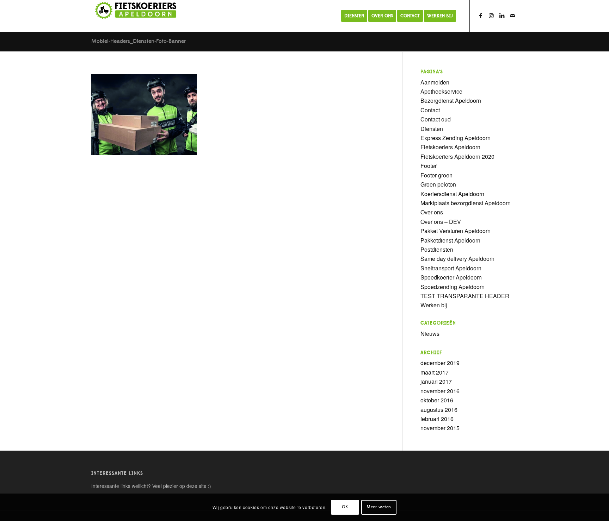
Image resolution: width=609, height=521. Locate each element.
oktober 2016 (436, 400)
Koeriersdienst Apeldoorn (452, 194)
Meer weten (379, 507)
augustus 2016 (438, 410)
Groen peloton (438, 184)
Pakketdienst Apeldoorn (450, 240)
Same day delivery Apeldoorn (457, 259)
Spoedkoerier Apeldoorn (451, 277)
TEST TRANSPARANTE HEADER (464, 296)
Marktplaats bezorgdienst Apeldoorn (465, 203)
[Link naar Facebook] (480, 15)
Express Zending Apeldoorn (455, 138)
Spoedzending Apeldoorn (452, 287)
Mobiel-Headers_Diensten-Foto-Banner (138, 41)
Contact (430, 110)
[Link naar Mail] (512, 15)
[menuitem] (354, 16)
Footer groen (436, 175)
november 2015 (440, 428)
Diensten (431, 129)
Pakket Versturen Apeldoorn (455, 231)
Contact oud (435, 119)
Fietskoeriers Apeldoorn (450, 147)
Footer (428, 166)
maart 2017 (434, 372)
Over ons (431, 212)
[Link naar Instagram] (491, 15)
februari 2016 (437, 419)
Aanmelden (434, 82)
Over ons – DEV (440, 222)
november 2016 (440, 391)
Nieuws (429, 333)
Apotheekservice (441, 91)
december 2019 (440, 363)
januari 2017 (436, 381)
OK (345, 507)
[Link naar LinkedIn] (502, 15)
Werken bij (433, 305)
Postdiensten (436, 249)
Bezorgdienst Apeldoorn (450, 100)
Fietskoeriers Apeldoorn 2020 (457, 156)
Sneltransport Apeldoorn (450, 268)
